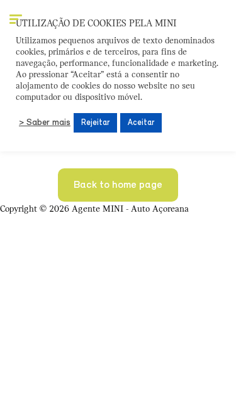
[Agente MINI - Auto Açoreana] (204, 22)
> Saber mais (44, 123)
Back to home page (118, 185)
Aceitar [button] (141, 123)
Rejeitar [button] (95, 123)
